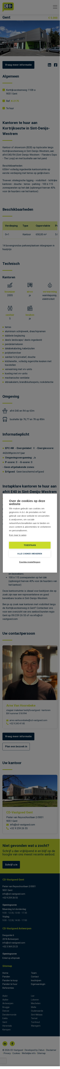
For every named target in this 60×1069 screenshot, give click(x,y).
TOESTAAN (30, 545)
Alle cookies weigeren (29, 554)
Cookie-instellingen (29, 562)
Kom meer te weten (17, 535)
